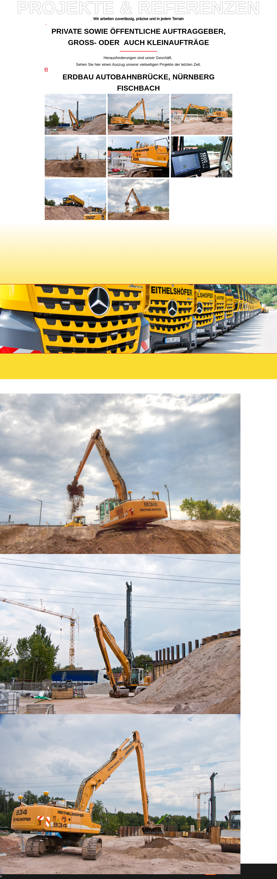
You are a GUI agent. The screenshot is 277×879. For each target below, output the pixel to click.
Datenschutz (84, 358)
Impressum (60, 358)
